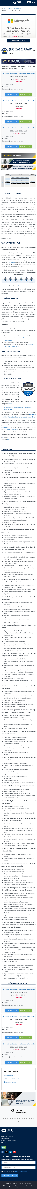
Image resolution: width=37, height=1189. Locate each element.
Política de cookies (23, 1186)
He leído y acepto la (15, 1172)
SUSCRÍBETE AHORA (10, 1175)
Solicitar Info (19, 41)
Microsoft (10, 8)
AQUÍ (25, 68)
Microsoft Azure (18, 8)
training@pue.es (10, 1075)
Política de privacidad (9, 1186)
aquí (8, 440)
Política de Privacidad (21, 1172)
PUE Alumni (11, 262)
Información (12, 94)
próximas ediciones (22, 286)
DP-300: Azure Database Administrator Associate (18, 74)
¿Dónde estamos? (10, 1082)
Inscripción (25, 94)
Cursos (4, 8)
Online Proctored (12, 429)
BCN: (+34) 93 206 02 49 (12, 1079)
